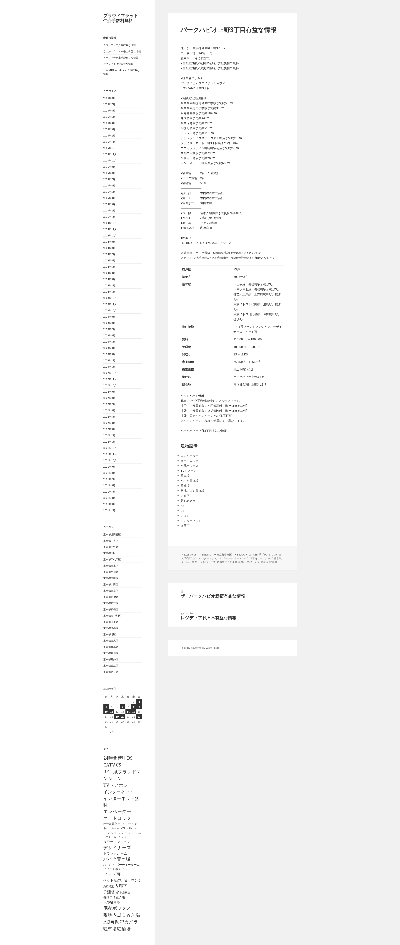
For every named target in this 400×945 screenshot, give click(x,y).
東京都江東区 (110, 622)
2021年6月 (109, 485)
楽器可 (109, 922)
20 (122, 716)
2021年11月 (110, 454)
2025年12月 (110, 148)
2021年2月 (109, 510)
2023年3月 (109, 354)
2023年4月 (109, 348)
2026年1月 (109, 142)
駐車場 (109, 929)
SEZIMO (206, 554)
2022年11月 (110, 379)
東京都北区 (109, 553)
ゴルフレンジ (134, 833)
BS (129, 758)
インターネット (118, 792)
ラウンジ (135, 880)
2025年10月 (110, 160)
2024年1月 (109, 291)
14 (128, 711)
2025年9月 (109, 167)
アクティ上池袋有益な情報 (118, 64)
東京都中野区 (110, 547)
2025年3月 (109, 204)
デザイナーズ (117, 847)
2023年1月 (109, 366)
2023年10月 (110, 310)
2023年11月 (110, 304)
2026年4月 (109, 123)
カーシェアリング (127, 823)
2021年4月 (109, 498)
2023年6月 (109, 335)
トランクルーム (115, 853)
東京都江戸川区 (112, 615)
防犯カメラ (126, 922)
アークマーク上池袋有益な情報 (120, 57)
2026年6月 (109, 110)
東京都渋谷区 (110, 628)
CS (118, 765)
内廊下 (121, 886)
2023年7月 (109, 329)
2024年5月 (109, 266)
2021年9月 (109, 466)
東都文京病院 (189, 153)
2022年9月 (109, 391)
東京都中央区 (110, 540)
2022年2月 (109, 435)
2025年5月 (109, 191)
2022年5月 (109, 416)
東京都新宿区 (110, 597)
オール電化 (110, 824)
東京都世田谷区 (112, 534)
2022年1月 (109, 441)
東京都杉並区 (110, 603)
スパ (123, 837)
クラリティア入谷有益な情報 (119, 45)
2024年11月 (110, 229)
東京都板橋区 (110, 609)
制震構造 (125, 892)
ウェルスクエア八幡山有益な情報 (122, 51)
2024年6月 (109, 260)
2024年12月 (110, 223)
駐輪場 (124, 928)
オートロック (117, 818)
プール (125, 869)
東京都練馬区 (110, 647)
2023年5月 (109, 341)
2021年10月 (110, 460)
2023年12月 (110, 298)
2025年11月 (110, 154)
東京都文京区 (110, 590)
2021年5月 (109, 491)
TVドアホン (115, 785)
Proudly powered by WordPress (200, 648)
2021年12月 (110, 448)
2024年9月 (109, 241)
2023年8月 (109, 323)
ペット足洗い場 (115, 880)
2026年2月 (109, 135)
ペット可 (112, 874)
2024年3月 (109, 279)
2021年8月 (109, 473)
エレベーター (117, 811)
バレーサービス (109, 865)
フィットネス (112, 869)
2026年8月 (109, 98)
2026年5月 (109, 117)
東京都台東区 (110, 565)
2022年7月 (109, 404)
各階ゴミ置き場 (114, 897)
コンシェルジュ (115, 833)
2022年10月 (110, 385)
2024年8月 (109, 248)
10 (106, 711)
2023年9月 (109, 316)
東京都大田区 (110, 584)
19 (117, 716)
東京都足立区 (110, 672)
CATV (109, 765)
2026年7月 (109, 104)
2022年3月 (109, 429)
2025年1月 (109, 216)
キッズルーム (111, 828)
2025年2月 (109, 210)
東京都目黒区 (110, 640)
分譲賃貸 (111, 892)
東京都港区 (109, 634)
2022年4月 (109, 423)
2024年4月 (109, 273)
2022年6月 (109, 410)
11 (111, 711)
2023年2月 (109, 360)
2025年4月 (109, 198)
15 (133, 711)
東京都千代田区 (112, 559)
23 (139, 716)
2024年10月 (110, 235)
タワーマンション (117, 841)
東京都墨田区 (110, 578)
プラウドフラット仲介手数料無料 (120, 17)
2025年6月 (109, 185)
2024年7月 (109, 254)
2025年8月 (109, 173)
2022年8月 (109, 398)
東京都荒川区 (110, 653)
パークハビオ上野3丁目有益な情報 (204, 431)
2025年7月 (109, 179)
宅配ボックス (117, 908)
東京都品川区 (110, 572)
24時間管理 (114, 758)
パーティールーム (128, 864)
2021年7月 (109, 479)
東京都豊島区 (110, 665)
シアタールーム (112, 837)
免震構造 (108, 886)
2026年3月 (109, 129)
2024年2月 (109, 285)
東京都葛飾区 (110, 659)
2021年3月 (109, 504)
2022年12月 (110, 373)
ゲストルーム (129, 828)
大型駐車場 (111, 902)
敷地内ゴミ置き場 (121, 915)
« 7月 (111, 731)
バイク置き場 (116, 859)
